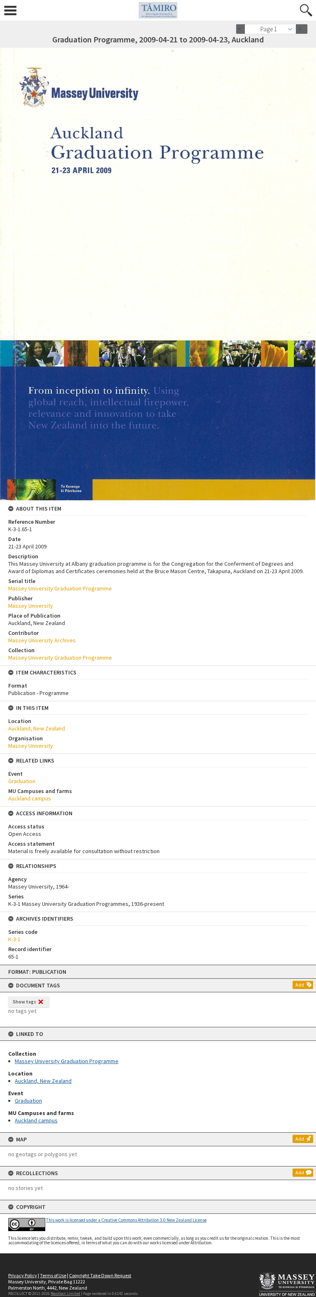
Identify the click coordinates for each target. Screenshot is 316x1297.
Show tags (24, 1001)
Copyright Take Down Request (100, 1275)
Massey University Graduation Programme (66, 1061)
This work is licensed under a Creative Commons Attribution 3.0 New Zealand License (126, 1220)
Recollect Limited (65, 1293)
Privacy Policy (22, 1275)
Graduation (28, 1100)
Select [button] (292, 29)
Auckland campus (36, 1120)
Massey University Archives (42, 640)
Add (299, 985)
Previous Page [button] (242, 29)
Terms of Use (53, 1275)
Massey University (30, 605)
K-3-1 (14, 939)
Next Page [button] (301, 29)
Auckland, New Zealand (43, 1081)
